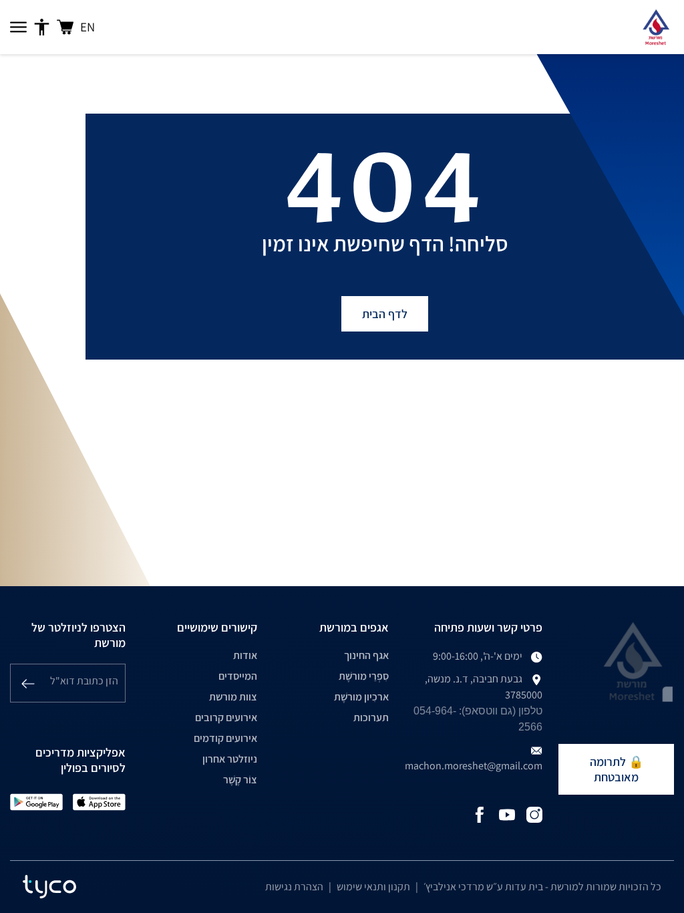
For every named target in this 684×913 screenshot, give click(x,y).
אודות (245, 655)
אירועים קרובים (226, 717)
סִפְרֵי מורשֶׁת (364, 676)
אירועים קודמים (225, 738)
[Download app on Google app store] (36, 801)
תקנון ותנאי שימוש (373, 887)
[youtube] (507, 814)
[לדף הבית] (655, 27)
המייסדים (237, 676)
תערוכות (371, 717)
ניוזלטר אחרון (229, 759)
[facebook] (480, 814)
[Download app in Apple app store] (99, 801)
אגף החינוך (366, 655)
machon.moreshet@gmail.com (473, 766)
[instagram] (534, 814)
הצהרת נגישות (294, 887)
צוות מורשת (233, 697)
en (87, 27)
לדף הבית (384, 313)
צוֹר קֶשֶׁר (240, 780)
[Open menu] (18, 27)
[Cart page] (65, 27)
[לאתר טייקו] (49, 887)
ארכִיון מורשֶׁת (361, 697)
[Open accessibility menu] (41, 27)
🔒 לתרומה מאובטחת (616, 769)
